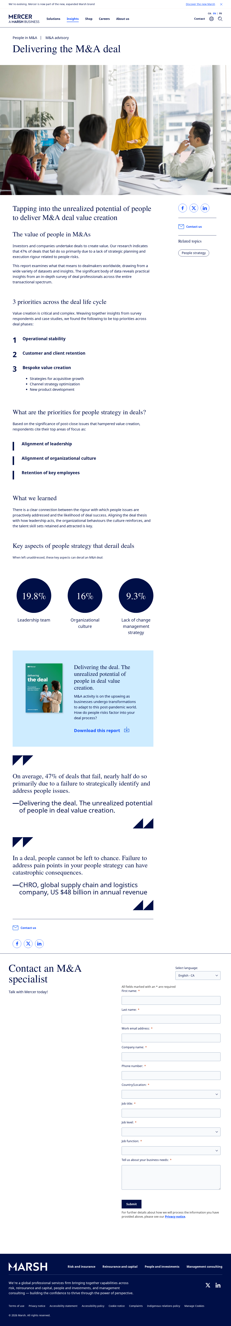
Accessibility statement (63, 1306)
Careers (104, 19)
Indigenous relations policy (163, 1306)
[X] (208, 1285)
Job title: (127, 1104)
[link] (17, 944)
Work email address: (136, 1028)
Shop (88, 19)
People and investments (162, 1267)
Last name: (129, 1010)
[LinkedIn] (218, 1285)
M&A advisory (57, 37)
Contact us (28, 928)
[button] (221, 4)
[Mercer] (24, 18)
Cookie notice (117, 1306)
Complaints (136, 1306)
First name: (129, 991)
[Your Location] (211, 19)
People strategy (194, 253)
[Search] (220, 19)
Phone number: (132, 1066)
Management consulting (204, 1267)
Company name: (133, 1047)
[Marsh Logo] (28, 1267)
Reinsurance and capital (120, 1267)
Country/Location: (134, 1085)
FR (220, 13)
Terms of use (16, 1306)
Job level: (128, 1122)
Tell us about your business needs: (145, 1160)
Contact (199, 18)
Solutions (53, 19)
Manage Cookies (194, 1306)
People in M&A (25, 37)
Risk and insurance (81, 1267)
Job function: (130, 1141)
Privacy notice (175, 1217)
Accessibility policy (93, 1306)
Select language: (186, 968)
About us (122, 19)
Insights (73, 19)
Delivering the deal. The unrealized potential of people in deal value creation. (102, 677)
